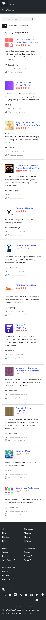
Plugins (27, 537)
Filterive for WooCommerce (23, 326)
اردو (9, 589)
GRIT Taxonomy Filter (26, 285)
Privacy (5, 541)
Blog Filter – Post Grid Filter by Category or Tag (28, 123)
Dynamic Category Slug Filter (24, 409)
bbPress (6, 575)
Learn (4, 548)
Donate (28, 556)
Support (5, 552)
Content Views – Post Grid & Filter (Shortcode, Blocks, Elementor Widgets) (27, 41)
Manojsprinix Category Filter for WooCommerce (27, 369)
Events (27, 552)
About (4, 529)
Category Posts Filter (26, 245)
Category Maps (23, 451)
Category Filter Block (26, 208)
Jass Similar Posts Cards (27, 488)
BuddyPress (8, 579)
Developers (7, 556)
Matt (5, 571)
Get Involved (29, 548)
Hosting (5, 537)
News (4, 533)
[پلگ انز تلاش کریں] (32, 19)
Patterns (27, 541)
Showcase (28, 529)
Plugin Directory (8, 10)
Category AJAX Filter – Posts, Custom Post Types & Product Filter (28, 166)
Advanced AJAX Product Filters (23, 83)
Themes (27, 533)
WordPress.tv (9, 560)
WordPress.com (9, 567)
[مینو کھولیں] (42, 3)
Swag (27, 560)
